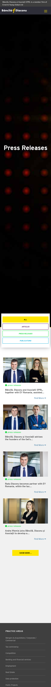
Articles (25, 327)
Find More (39, 398)
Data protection (12, 678)
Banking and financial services (18, 659)
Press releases (25, 333)
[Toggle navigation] (45, 11)
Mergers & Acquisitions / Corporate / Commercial (21, 639)
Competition (11, 653)
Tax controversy (12, 647)
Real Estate (10, 672)
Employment (11, 666)
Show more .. (25, 553)
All (25, 319)
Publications (25, 341)
